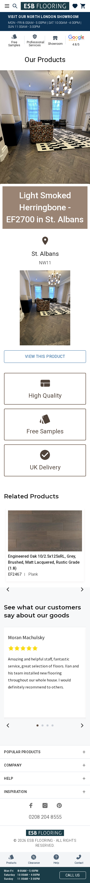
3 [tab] (47, 725)
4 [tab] (53, 725)
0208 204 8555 (45, 817)
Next (82, 589)
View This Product (45, 356)
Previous (8, 589)
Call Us (73, 875)
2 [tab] (43, 725)
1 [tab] (37, 725)
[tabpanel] (45, 672)
